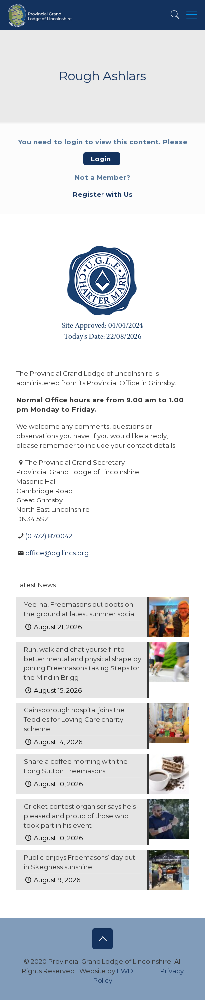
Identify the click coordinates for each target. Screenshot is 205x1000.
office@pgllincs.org (57, 553)
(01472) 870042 (48, 536)
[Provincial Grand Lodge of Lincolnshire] (40, 14)
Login (102, 159)
